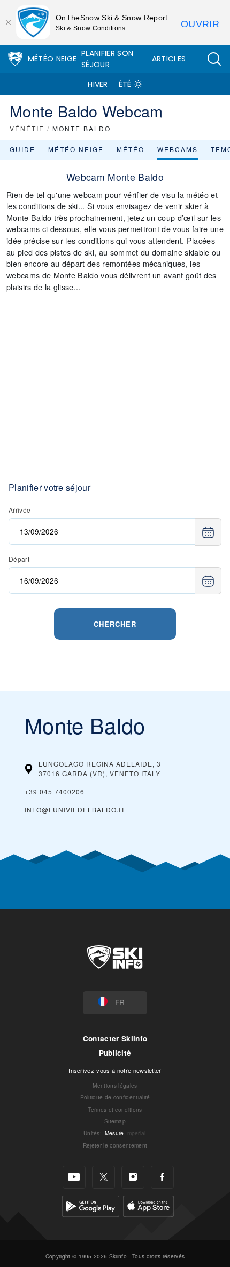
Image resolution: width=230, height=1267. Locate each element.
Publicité (115, 1053)
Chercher (115, 624)
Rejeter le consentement (115, 1145)
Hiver (98, 84)
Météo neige (76, 149)
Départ (19, 558)
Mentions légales (115, 1085)
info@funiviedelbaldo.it (75, 809)
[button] (214, 59)
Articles (169, 58)
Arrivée (19, 509)
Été (125, 84)
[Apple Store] (148, 1204)
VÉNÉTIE (27, 128)
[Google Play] (90, 1204)
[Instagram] (132, 1177)
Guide (22, 149)
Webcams (177, 149)
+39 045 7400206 (55, 791)
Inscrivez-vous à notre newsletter (115, 1070)
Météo (130, 149)
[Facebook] (162, 1177)
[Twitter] (103, 1177)
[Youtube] (74, 1177)
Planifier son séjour (107, 59)
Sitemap (115, 1121)
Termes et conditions (115, 1109)
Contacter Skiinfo (115, 1038)
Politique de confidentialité (115, 1097)
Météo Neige (52, 58)
